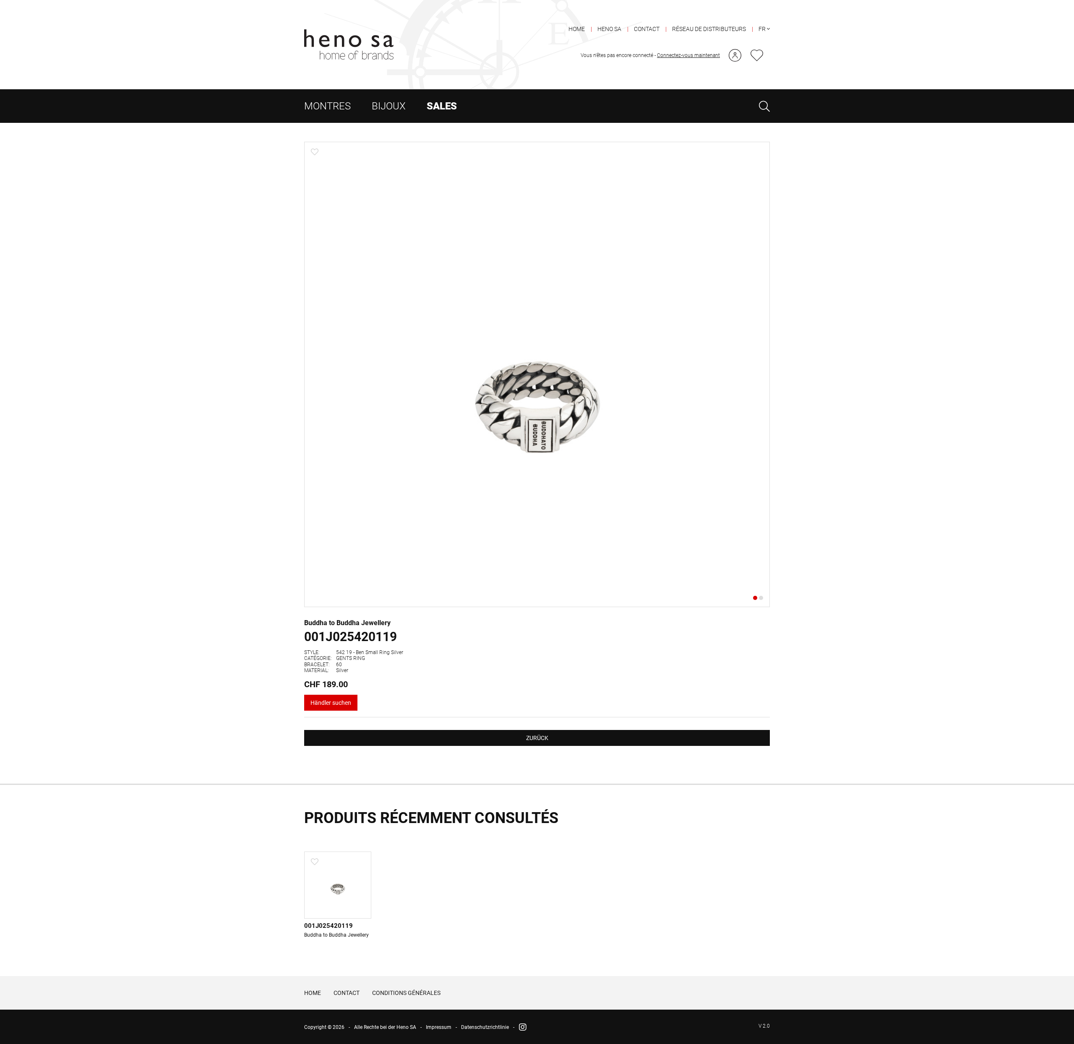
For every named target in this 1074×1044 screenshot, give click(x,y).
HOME (576, 29)
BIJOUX (389, 106)
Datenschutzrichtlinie (485, 1027)
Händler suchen (330, 702)
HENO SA (609, 29)
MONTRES (327, 106)
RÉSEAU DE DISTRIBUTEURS (709, 29)
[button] (759, 374)
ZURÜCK (537, 738)
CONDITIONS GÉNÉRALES (406, 992)
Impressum (438, 1027)
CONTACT (647, 29)
